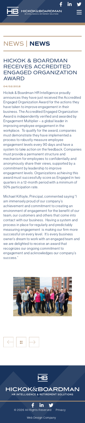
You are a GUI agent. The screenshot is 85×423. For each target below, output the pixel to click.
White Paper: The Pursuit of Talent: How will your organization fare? (34, 342)
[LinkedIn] (70, 4)
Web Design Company (41, 417)
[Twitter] (79, 4)
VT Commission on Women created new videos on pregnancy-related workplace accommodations (8, 342)
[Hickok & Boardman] (35, 13)
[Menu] (79, 12)
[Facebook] (32, 405)
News (13, 43)
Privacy (61, 410)
